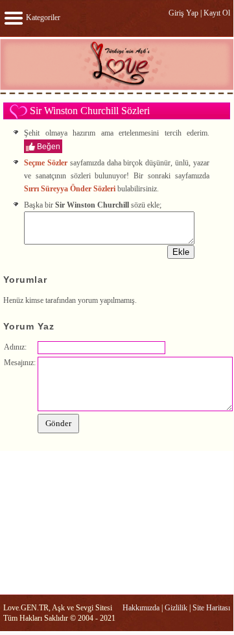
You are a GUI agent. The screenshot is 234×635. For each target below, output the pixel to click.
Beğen (48, 146)
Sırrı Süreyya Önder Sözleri (69, 188)
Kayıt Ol (217, 13)
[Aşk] (116, 93)
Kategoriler (42, 17)
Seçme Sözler (45, 162)
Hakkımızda (141, 607)
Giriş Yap (183, 13)
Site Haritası (211, 607)
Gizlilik (176, 607)
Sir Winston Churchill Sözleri (90, 110)
